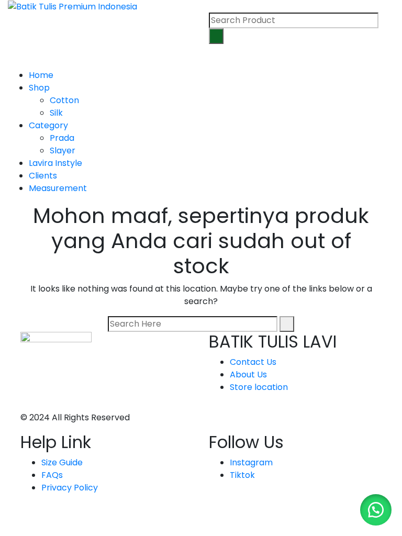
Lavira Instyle (55, 163)
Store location (259, 387)
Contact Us (253, 362)
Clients (43, 176)
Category (48, 125)
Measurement (58, 188)
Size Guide (62, 462)
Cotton (64, 100)
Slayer (62, 150)
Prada (62, 138)
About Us (248, 374)
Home (41, 75)
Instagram (251, 462)
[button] (376, 510)
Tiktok (242, 475)
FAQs (52, 475)
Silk (56, 113)
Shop (39, 88)
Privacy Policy (69, 488)
